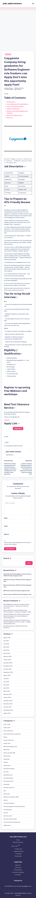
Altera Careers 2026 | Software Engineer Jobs (17, 594)
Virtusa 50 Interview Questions (11, 822)
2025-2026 (6, 727)
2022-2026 (6, 724)
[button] (9, 454)
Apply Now (18, 428)
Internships (6, 784)
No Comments (10, 89)
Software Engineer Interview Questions (14, 806)
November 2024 (7, 704)
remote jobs (6, 794)
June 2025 (6, 681)
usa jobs (5, 812)
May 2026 (6, 647)
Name (6, 518)
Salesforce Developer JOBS (11, 797)
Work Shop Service (18, 842)
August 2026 (7, 637)
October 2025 (7, 669)
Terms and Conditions (18, 872)
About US (18, 865)
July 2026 (6, 640)
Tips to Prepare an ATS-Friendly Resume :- (18, 104)
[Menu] (33, 3)
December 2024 (7, 700)
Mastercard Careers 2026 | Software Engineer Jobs (17, 586)
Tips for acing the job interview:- (15, 106)
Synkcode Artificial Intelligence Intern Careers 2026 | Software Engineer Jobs (17, 574)
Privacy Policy (18, 870)
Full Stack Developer (9, 768)
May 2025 (6, 685)
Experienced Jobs (19, 851)
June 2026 (6, 644)
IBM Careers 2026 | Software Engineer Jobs (16, 590)
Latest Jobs (14, 846)
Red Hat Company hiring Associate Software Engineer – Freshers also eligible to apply (17, 611)
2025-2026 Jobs (8, 731)
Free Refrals (6, 759)
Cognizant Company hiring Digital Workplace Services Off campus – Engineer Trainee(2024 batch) (17, 621)
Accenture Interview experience (12, 734)
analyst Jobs (6, 743)
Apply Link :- (10, 117)
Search (6, 558)
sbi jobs (5, 800)
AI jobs (5, 737)
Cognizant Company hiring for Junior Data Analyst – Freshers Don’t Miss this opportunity (16, 606)
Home (18, 840)
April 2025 (6, 688)
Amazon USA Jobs (8, 740)
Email (6, 526)
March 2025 (6, 691)
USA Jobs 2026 (7, 816)
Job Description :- (11, 101)
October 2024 (7, 707)
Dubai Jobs (9, 753)
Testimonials (18, 856)
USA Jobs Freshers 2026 (10, 819)
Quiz (4, 790)
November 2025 (7, 666)
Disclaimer (18, 874)
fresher (6, 442)
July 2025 (6, 678)
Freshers (8, 54)
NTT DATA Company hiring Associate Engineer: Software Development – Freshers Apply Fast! (16, 616)
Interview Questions (8, 787)
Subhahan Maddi (8, 614)
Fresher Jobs (18, 849)
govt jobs (6, 771)
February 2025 (7, 694)
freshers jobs (6, 765)
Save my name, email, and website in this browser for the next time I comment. (17, 543)
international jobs (8, 778)
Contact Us (18, 867)
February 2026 (7, 656)
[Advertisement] (18, 29)
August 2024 (7, 713)
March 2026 (6, 653)
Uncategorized (7, 809)
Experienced (6, 756)
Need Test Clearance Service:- (15, 115)
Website (6, 534)
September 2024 (8, 710)
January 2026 (7, 659)
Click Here (6, 420)
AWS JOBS (6, 749)
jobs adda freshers (12, 3)
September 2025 (8, 672)
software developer (8, 803)
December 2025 (7, 663)
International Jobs (8, 781)
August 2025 (7, 675)
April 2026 (6, 650)
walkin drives (7, 825)
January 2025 (7, 697)
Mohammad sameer (8, 626)
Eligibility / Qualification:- (13, 108)
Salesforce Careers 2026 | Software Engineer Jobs (17, 580)
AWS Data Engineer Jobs (10, 746)
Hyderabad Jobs (7, 775)
